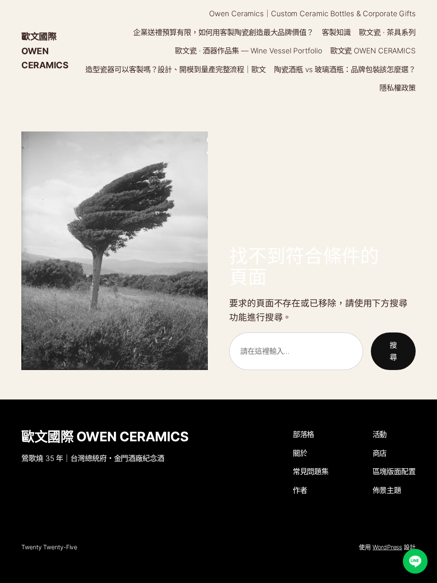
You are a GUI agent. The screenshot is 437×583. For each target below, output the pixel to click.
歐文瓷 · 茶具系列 (387, 32)
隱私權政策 (397, 87)
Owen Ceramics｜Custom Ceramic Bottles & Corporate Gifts (312, 13)
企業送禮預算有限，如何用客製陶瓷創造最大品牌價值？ (223, 32)
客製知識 (336, 32)
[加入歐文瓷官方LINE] (415, 561)
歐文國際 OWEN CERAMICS (44, 50)
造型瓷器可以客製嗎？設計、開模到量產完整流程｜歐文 (175, 69)
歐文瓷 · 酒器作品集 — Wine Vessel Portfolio (248, 50)
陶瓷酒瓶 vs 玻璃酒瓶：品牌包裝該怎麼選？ (345, 69)
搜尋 (393, 351)
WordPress (387, 547)
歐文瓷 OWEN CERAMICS (373, 50)
